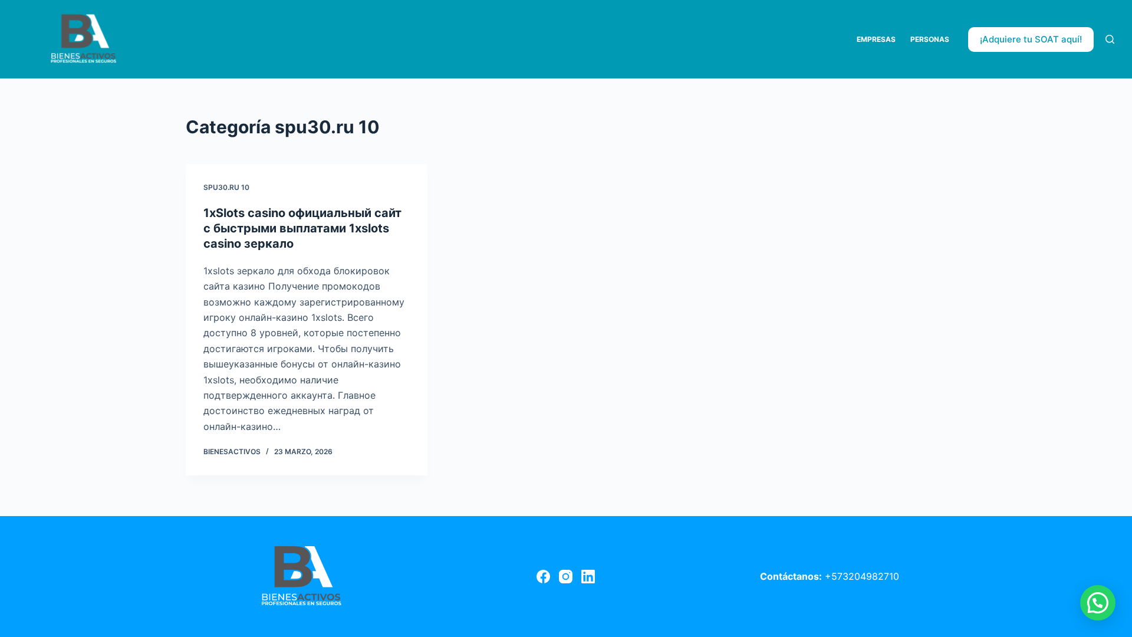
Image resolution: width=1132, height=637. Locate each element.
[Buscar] (1109, 39)
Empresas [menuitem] (876, 39)
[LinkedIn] (588, 576)
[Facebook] (543, 576)
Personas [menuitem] (929, 39)
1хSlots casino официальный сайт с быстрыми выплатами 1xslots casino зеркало (302, 228)
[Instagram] (565, 576)
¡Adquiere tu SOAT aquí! (1031, 39)
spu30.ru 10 (226, 187)
